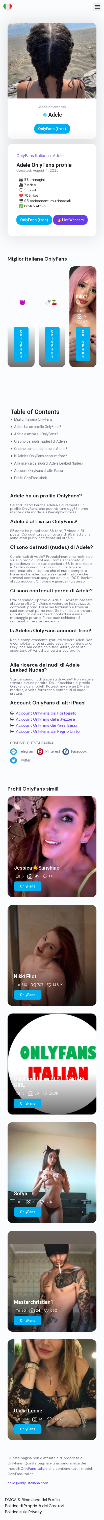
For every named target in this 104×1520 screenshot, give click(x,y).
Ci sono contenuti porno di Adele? (40, 449)
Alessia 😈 (20, 299)
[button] (97, 7)
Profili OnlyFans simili (30, 478)
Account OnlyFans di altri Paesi (38, 471)
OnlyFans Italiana (32, 155)
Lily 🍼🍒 (51, 299)
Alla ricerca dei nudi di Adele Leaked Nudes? (49, 463)
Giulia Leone (28, 1411)
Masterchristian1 (33, 1302)
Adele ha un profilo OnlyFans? (37, 427)
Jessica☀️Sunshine (36, 868)
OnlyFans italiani (34, 1468)
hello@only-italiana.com (28, 1483)
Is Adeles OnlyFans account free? (40, 456)
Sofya (20, 1193)
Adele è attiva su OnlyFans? (36, 434)
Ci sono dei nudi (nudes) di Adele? (40, 441)
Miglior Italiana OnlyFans (33, 419)
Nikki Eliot (25, 976)
